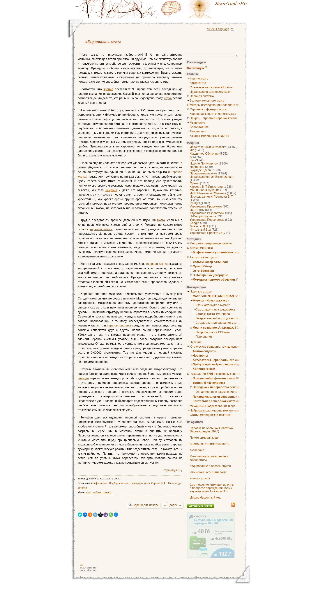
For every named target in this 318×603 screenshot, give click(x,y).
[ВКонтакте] (85, 514)
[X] (100, 514)
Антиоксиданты (204, 351)
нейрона (111, 190)
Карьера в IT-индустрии (206, 186)
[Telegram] (95, 514)
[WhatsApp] (111, 514)
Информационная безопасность (212, 176)
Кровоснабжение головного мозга (213, 113)
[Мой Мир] (116, 514)
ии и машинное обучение (208, 193)
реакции (83, 378)
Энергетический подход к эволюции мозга (224, 318)
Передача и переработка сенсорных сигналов (227, 387)
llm (192, 160)
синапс (107, 492)
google (194, 223)
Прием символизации (204, 437)
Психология (204, 336)
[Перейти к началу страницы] (81, 566)
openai (194, 183)
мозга (161, 220)
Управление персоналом (207, 219)
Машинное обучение (204, 153)
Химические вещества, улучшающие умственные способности (232, 346)
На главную (195, 68)
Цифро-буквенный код (205, 497)
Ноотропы (200, 355)
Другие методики (201, 247)
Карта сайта (198, 82)
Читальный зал (200, 229)
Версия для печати (145, 505)
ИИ (192, 150)
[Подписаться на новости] (233, 506)
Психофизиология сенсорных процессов (223, 396)
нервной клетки (101, 229)
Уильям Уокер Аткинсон (210, 261)
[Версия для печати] (130, 505)
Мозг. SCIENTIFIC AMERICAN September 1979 (225, 296)
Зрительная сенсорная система (216, 401)
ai (191, 156)
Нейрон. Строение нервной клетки (213, 118)
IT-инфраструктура (203, 216)
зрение (108, 89)
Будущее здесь (200, 170)
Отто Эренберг (203, 270)
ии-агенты (197, 209)
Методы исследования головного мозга (217, 104)
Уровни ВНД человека (209, 382)
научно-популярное (204, 163)
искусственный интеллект (208, 147)
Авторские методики (204, 257)
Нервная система (202, 96)
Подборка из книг (118, 483)
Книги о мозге (199, 78)
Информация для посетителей (210, 91)
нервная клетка (156, 263)
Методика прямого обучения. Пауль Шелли (224, 279)
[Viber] (105, 514)
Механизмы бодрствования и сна (212, 406)
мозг (88, 492)
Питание (196, 342)
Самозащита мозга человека (215, 309)
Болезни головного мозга (207, 100)
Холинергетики (204, 368)
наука (168, 98)
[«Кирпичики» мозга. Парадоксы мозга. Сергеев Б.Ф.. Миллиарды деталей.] (205, 9)
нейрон (97, 492)
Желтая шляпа (200, 478)
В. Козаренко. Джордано (210, 275)
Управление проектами (206, 232)
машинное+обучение (205, 190)
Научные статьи (201, 291)
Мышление (197, 122)
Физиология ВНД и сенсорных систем (215, 373)
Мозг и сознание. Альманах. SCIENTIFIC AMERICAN (230, 327)
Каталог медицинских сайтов (209, 135)
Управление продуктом (206, 206)
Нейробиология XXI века (213, 332)
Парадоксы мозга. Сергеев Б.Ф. (148, 483)
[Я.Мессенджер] (80, 514)
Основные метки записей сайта (211, 87)
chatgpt (195, 203)
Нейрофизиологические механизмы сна (217, 410)
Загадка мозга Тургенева (213, 313)
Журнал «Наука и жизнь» (211, 300)
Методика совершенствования (211, 243)
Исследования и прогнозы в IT (211, 196)
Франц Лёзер (202, 266)
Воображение (199, 127)
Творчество (198, 131)
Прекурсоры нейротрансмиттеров (218, 364)
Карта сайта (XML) (88, 570)
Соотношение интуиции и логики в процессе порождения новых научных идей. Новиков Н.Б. (212, 488)
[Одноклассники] (90, 514)
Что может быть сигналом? (208, 472)
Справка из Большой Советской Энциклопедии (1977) (212, 430)
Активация (197, 450)
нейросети (197, 166)
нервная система (119, 325)
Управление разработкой (207, 213)
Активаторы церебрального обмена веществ (226, 360)
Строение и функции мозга (208, 109)
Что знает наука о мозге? (213, 305)
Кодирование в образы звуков (210, 465)
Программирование (203, 173)
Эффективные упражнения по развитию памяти (228, 252)
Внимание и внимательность (209, 443)
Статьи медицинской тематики (210, 414)
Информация (100, 483)
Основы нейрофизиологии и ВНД (217, 378)
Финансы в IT (199, 226)
